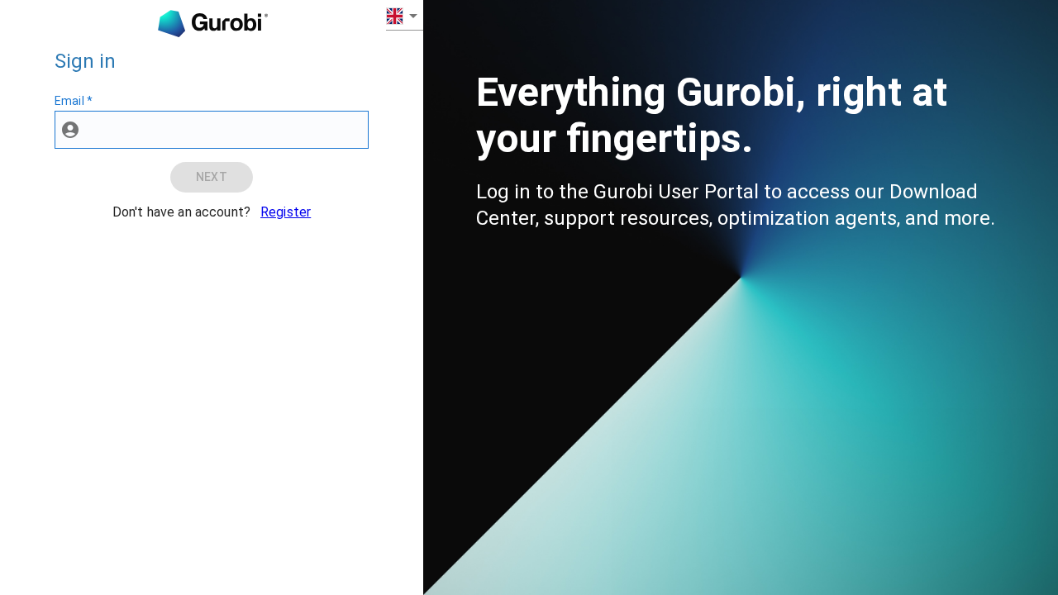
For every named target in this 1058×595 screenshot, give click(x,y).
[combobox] (404, 15)
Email (74, 100)
